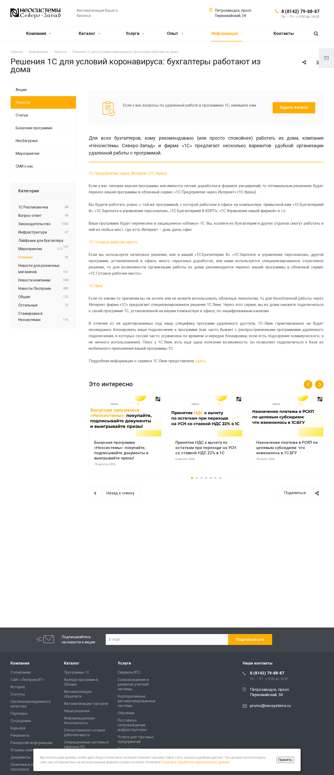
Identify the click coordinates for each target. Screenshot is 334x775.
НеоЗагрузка (27, 141)
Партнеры (18, 713)
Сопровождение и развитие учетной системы (133, 684)
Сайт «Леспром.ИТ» (27, 680)
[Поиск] (316, 33)
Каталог (88, 33)
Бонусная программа (34, 128)
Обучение (126, 713)
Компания (36, 33)
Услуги (133, 33)
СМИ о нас (24, 166)
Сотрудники (20, 721)
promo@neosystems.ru (270, 705)
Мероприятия (27, 153)
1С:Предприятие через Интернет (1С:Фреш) (128, 173)
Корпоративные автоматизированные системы (137, 701)
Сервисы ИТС (129, 672)
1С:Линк (96, 286)
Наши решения (77, 711)
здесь (200, 361)
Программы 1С (76, 672)
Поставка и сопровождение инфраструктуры (132, 725)
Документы (20, 757)
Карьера (17, 728)
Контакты (283, 33)
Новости (23, 102)
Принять (285, 760)
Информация (225, 33)
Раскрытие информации (31, 743)
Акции (21, 90)
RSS (318, 62)
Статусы (17, 694)
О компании (20, 672)
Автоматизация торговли (86, 704)
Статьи (22, 115)
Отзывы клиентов (25, 750)
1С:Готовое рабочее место (113, 242)
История (17, 687)
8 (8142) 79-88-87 (300, 11)
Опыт (173, 33)
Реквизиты (19, 735)
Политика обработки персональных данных (195, 762)
